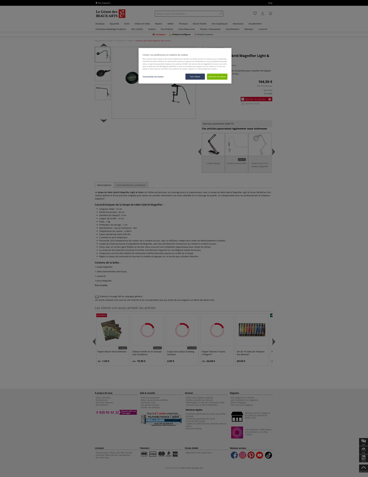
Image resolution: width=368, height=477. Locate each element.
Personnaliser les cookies (153, 76)
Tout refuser (195, 76)
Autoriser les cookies (217, 76)
